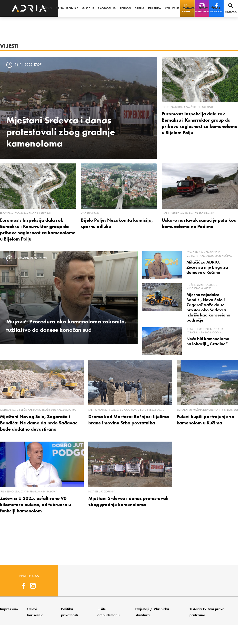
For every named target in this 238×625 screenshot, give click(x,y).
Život (215, 8)
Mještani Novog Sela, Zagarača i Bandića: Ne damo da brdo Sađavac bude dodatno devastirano (38, 423)
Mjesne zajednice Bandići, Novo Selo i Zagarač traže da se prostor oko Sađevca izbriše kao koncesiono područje (208, 307)
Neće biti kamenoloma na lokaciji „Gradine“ (207, 341)
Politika (28, 8)
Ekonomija (107, 8)
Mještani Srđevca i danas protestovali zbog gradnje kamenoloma (60, 131)
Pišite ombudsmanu (108, 612)
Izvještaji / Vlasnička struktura (152, 612)
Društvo (45, 8)
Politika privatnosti (69, 612)
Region (125, 8)
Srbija (139, 8)
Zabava (189, 8)
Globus (88, 8)
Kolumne (172, 8)
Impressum (9, 609)
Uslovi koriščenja (35, 612)
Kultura (154, 8)
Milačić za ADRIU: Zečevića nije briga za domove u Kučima (207, 267)
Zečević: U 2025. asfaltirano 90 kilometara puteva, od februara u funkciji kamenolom (35, 504)
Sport (203, 8)
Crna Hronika (67, 8)
